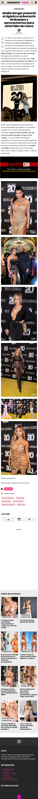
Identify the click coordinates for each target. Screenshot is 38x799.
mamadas (7, 501)
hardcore (21, 498)
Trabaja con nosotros (10, 773)
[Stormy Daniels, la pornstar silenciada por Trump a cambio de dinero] (9, 711)
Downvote (29, 519)
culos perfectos (8, 498)
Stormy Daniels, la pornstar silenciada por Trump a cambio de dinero (9, 726)
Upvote (8, 519)
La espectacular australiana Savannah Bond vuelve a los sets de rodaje (9, 624)
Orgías (23, 684)
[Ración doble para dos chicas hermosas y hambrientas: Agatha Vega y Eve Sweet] (28, 676)
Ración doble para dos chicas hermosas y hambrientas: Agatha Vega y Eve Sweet (28, 693)
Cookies (6, 775)
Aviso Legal (7, 777)
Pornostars (7, 617)
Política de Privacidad (10, 779)
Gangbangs (25, 615)
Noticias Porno (8, 719)
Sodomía (5, 686)
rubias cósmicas (9, 505)
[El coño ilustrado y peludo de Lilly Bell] (28, 607)
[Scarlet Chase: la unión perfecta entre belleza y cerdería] (28, 642)
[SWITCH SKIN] (36, 2)
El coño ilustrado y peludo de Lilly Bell (27, 621)
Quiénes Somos (9, 769)
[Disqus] (19, 557)
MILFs (23, 721)
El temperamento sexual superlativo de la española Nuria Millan (9, 692)
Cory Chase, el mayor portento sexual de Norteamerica (26, 726)
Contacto (7, 771)
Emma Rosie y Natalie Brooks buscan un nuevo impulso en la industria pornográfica (9, 658)
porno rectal (19, 501)
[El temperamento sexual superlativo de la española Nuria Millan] (9, 676)
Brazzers (8, 489)
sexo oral (22, 505)
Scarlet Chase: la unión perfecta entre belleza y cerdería (28, 656)
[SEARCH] (32, 2)
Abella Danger (9, 493)
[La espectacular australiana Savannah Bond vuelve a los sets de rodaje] (9, 607)
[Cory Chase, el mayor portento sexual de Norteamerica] (28, 711)
